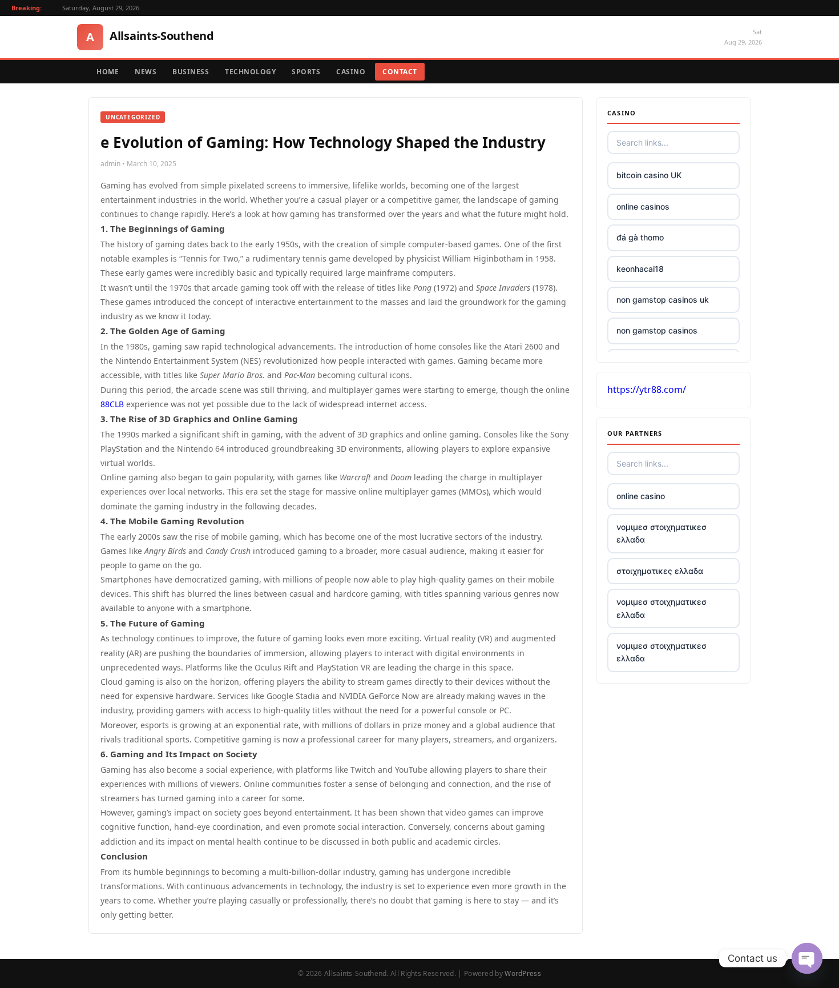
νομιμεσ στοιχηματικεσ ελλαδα (661, 533)
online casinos (642, 206)
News (145, 72)
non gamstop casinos (656, 330)
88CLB (112, 404)
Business (190, 72)
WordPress (523, 973)
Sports (306, 72)
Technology (250, 72)
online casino (640, 496)
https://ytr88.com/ (646, 389)
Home (107, 72)
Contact (399, 72)
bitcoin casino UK (648, 175)
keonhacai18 (640, 269)
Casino (350, 72)
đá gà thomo (640, 237)
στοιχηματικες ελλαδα (659, 571)
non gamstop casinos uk (662, 299)
